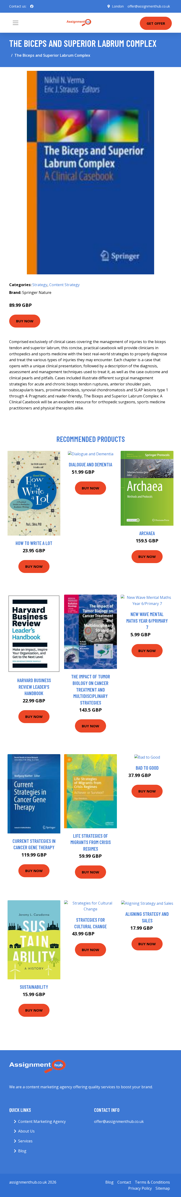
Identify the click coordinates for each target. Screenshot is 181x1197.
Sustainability (34, 987)
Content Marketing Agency (42, 1121)
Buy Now (24, 321)
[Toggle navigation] (15, 22)
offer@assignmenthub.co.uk (149, 6)
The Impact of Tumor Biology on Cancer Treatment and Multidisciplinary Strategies (90, 689)
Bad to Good (147, 768)
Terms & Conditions (152, 1182)
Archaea (147, 533)
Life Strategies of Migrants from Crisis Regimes (90, 842)
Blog (22, 1150)
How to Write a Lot (34, 543)
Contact (124, 1182)
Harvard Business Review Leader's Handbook (34, 686)
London (118, 6)
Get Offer (156, 23)
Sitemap (163, 1188)
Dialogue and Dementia (90, 464)
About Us (26, 1131)
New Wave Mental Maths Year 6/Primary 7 (147, 620)
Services (25, 1141)
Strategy (39, 284)
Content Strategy (64, 284)
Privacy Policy (140, 1188)
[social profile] (31, 6)
